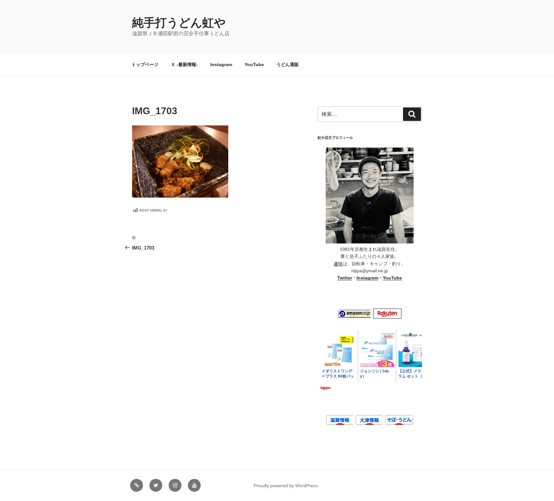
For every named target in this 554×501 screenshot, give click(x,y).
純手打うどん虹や (179, 22)
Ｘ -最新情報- (184, 64)
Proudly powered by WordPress (286, 485)
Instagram (221, 64)
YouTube (254, 64)
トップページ (144, 64)
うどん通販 (287, 64)
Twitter (344, 277)
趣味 (338, 263)
